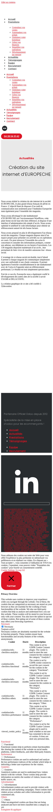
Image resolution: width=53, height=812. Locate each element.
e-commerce (42, 524)
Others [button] (4, 797)
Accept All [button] (20, 570)
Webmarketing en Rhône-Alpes (16, 551)
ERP (15, 525)
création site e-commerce (25, 513)
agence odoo (27, 509)
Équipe (11, 63)
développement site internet (15, 522)
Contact (12, 68)
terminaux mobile (42, 550)
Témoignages (15, 60)
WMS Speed (33, 551)
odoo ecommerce (17, 536)
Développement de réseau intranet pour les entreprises (25, 518)
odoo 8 (7, 536)
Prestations (13, 22)
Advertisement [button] (7, 782)
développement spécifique (37, 522)
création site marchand (13, 516)
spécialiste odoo (27, 550)
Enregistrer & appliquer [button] (11, 809)
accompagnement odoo (12, 509)
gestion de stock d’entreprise (15, 528)
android (7, 510)
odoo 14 (46, 534)
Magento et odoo (11, 533)
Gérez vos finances (16, 43)
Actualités (13, 57)
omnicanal (36, 536)
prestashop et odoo (34, 539)
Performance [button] (6, 754)
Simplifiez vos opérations (18, 48)
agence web (38, 509)
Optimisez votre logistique (19, 38)
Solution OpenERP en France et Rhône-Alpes (30, 548)
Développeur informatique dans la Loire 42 (20, 524)
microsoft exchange (27, 533)
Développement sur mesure (19, 53)
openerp (45, 536)
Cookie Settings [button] (8, 570)
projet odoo (27, 540)
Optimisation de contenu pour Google (18, 537)
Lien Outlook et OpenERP (25, 531)
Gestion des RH (33, 528)
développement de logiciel (22, 518)
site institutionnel (22, 543)
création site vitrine (31, 516)
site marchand (36, 543)
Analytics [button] (5, 767)
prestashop (8, 539)
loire (47, 531)
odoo (26, 534)
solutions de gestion (12, 550)
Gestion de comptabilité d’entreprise (18, 527)
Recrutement (14, 65)
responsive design (21, 542)
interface (31, 530)
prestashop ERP (19, 539)
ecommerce (8, 525)
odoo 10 (32, 534)
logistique (40, 531)
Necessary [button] (5, 624)
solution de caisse (20, 545)
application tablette (19, 510)
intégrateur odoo (20, 530)
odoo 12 (39, 534)
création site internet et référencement (27, 515)
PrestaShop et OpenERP (12, 540)
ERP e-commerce (24, 525)
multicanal (18, 534)
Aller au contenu (8, 2)
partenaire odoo (40, 537)
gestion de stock (39, 527)
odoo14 (28, 536)
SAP (30, 542)
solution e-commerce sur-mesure (16, 546)
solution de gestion (35, 545)
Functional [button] (5, 742)
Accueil (11, 19)
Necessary (8, 627)
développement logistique (34, 521)
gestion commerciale (40, 525)
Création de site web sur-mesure (28, 512)
